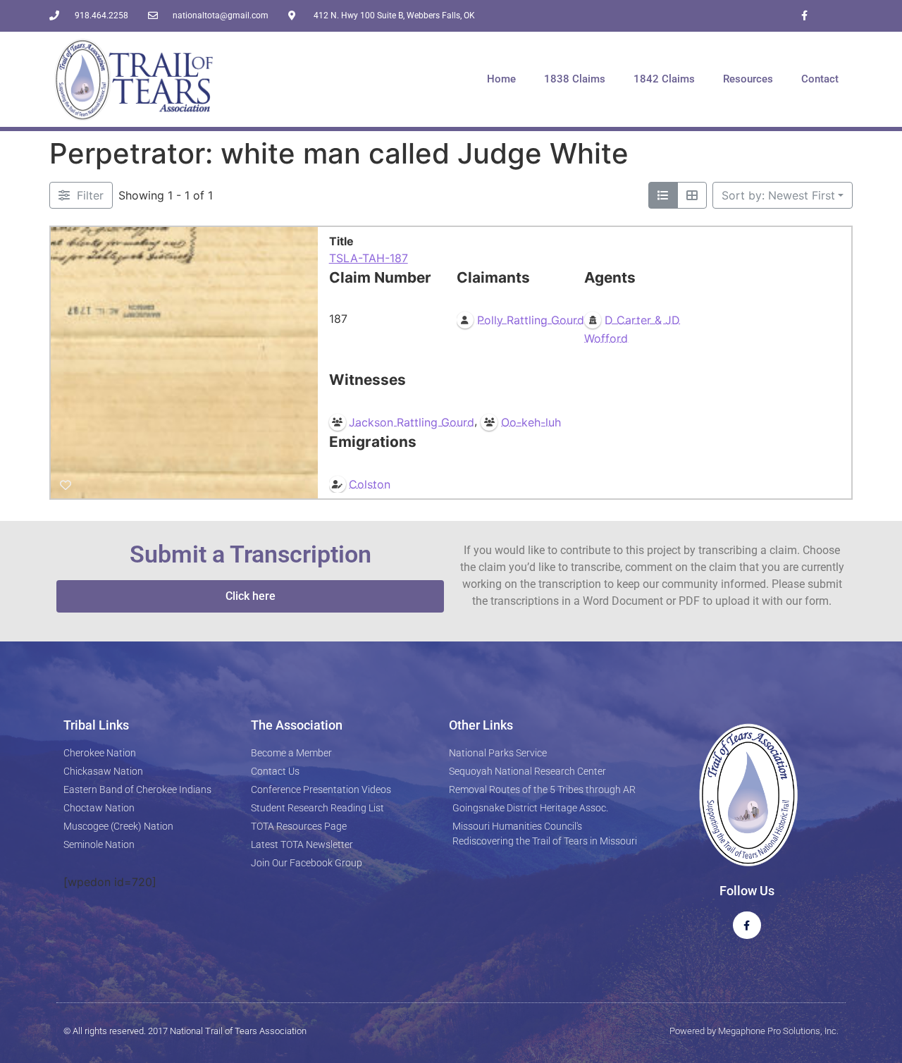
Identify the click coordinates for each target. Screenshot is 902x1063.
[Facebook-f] (804, 16)
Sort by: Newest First (778, 195)
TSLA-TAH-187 (368, 258)
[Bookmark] (65, 485)
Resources (748, 79)
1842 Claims (664, 79)
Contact (820, 79)
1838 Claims (574, 79)
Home (501, 79)
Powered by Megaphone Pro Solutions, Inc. (754, 1031)
